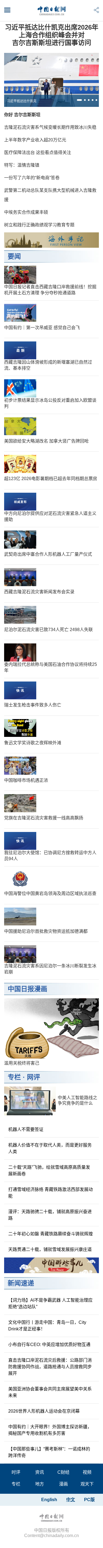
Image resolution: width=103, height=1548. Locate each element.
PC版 (89, 1499)
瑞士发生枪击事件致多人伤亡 (32, 705)
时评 (16, 1472)
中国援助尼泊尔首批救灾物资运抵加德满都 (46, 931)
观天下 (87, 1484)
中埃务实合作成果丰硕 (26, 212)
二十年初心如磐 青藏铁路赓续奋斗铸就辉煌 (50, 1233)
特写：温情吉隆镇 (21, 165)
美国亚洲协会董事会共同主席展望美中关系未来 (50, 1392)
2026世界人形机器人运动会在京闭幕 (44, 1411)
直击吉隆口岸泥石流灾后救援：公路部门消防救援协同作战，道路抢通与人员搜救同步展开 (50, 1367)
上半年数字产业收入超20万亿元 (35, 140)
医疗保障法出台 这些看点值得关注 (37, 152)
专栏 (14, 1077)
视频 (87, 1472)
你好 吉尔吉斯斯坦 (22, 114)
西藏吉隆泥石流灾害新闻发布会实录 (39, 591)
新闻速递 (21, 1283)
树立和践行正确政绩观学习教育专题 (39, 225)
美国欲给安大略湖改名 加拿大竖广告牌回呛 (46, 441)
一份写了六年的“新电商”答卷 (32, 177)
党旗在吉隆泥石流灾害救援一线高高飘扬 (43, 818)
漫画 (63, 1484)
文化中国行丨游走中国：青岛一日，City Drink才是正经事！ (47, 1325)
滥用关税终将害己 (21, 1063)
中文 (70, 1499)
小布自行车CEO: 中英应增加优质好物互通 (49, 1344)
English (49, 1499)
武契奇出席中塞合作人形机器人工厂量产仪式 (48, 554)
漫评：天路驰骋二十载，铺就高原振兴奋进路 (50, 1215)
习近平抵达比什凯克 (22, 101)
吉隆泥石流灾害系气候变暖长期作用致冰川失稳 (50, 127)
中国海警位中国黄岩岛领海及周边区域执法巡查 (50, 893)
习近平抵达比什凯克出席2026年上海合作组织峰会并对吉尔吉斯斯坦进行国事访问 (51, 35)
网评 (33, 1077)
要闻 (14, 256)
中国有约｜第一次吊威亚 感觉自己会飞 (42, 327)
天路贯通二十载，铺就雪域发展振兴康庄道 (50, 1249)
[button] (79, 100)
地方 (39, 1484)
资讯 (39, 1472)
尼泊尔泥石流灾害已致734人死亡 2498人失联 (48, 629)
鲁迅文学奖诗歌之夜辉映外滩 (32, 742)
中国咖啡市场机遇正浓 (26, 780)
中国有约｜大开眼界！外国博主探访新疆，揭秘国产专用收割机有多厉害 (50, 1430)
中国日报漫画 (27, 989)
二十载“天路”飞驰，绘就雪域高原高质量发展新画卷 (49, 1170)
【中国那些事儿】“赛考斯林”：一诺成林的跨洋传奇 (49, 1452)
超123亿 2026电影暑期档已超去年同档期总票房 (50, 478)
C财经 (63, 1472)
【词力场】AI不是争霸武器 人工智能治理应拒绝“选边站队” (50, 1303)
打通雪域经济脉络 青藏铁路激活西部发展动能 (50, 1192)
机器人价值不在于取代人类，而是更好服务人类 (50, 1148)
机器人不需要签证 (25, 1129)
